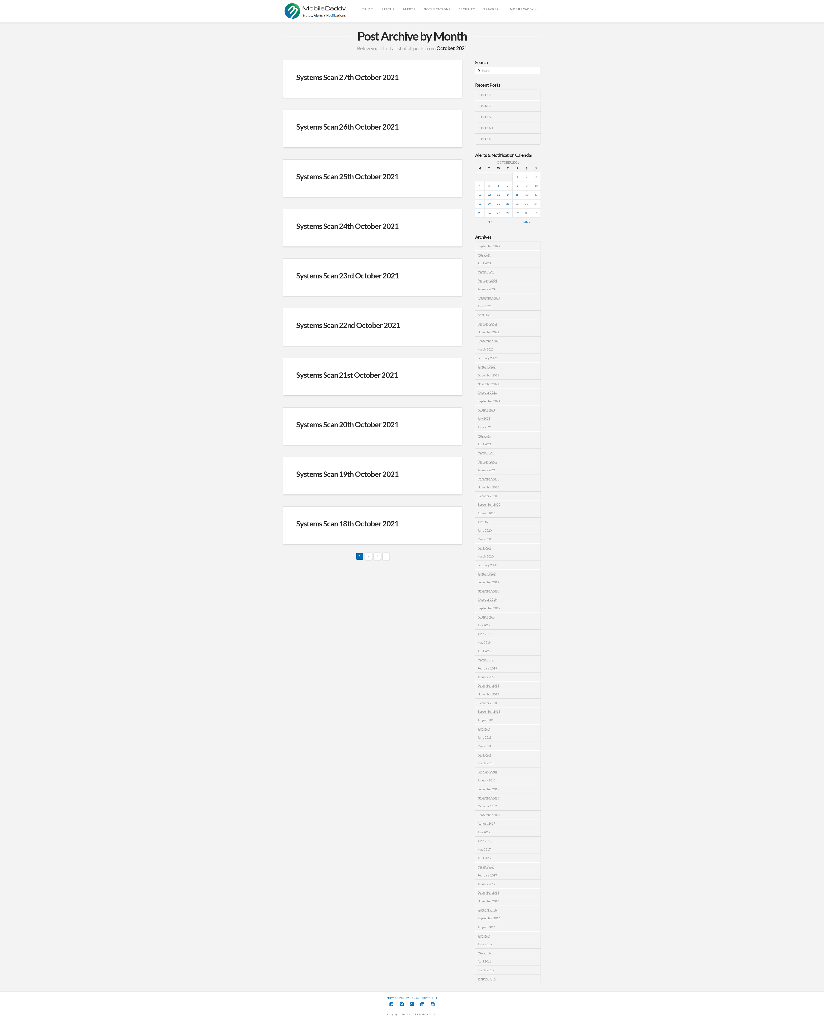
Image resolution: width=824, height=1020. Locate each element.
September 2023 (489, 297)
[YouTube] (433, 1004)
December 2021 (488, 375)
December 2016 (488, 892)
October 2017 (487, 806)
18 (479, 203)
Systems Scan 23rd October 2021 (347, 275)
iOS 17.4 (485, 139)
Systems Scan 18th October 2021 (347, 523)
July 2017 (484, 832)
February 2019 (487, 668)
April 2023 (484, 315)
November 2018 (488, 694)
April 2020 (484, 547)
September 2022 (489, 341)
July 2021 (484, 418)
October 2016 (487, 909)
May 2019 (484, 642)
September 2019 (489, 608)
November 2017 (488, 797)
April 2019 (484, 651)
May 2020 (484, 539)
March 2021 (486, 453)
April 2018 (484, 754)
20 (498, 203)
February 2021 (487, 461)
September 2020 (489, 504)
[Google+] (412, 1004)
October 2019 (487, 599)
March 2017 (486, 866)
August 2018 (486, 720)
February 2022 (487, 358)
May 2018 (484, 746)
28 (507, 213)
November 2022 (488, 332)
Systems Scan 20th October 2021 (347, 424)
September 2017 (489, 815)
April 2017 (484, 858)
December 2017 (488, 789)
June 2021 (485, 427)
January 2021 (486, 470)
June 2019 (485, 634)
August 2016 (486, 927)
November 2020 (488, 487)
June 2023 (485, 306)
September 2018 (489, 711)
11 (479, 194)
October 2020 (487, 496)
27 (498, 213)
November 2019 (488, 590)
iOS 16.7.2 (486, 106)
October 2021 (487, 392)
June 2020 (485, 530)
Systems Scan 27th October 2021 (347, 77)
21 (507, 203)
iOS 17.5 (485, 117)
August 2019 (486, 616)
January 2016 (486, 979)
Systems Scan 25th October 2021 (347, 176)
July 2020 (484, 522)
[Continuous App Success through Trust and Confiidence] (315, 11)
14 (507, 194)
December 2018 (488, 685)
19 (489, 203)
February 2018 (487, 772)
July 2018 (484, 728)
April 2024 (484, 263)
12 (489, 194)
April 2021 (484, 444)
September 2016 (489, 918)
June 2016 (485, 944)
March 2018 (486, 763)
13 (498, 194)
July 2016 (484, 935)
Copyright (430, 998)
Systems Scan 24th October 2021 (347, 225)
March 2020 (486, 556)
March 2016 (486, 970)
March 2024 (486, 272)
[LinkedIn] (422, 1004)
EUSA (415, 998)
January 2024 (486, 289)
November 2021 (488, 384)
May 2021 (484, 435)
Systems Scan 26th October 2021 (347, 126)
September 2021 (489, 401)
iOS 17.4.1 (486, 128)
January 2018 (486, 780)
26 (489, 213)
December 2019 (488, 582)
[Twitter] (402, 1004)
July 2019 (484, 625)
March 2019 (486, 660)
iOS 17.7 (485, 95)
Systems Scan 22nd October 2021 (348, 324)
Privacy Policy (397, 998)
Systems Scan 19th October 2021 (347, 473)
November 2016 (488, 901)
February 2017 (487, 875)
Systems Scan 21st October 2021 (347, 374)
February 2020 (487, 565)
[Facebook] (391, 1004)
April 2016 (484, 961)
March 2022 (486, 349)
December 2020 (488, 479)
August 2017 (486, 823)
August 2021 (486, 409)
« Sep (489, 222)
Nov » (526, 222)
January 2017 (486, 884)
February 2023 (487, 323)
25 (479, 213)
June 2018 (485, 737)
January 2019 (486, 677)
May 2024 (484, 254)
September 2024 (489, 246)
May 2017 (484, 849)
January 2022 (486, 366)
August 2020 (486, 513)
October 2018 (487, 703)
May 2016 (484, 953)
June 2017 (485, 841)
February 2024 (487, 280)
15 (517, 194)
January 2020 (486, 573)
